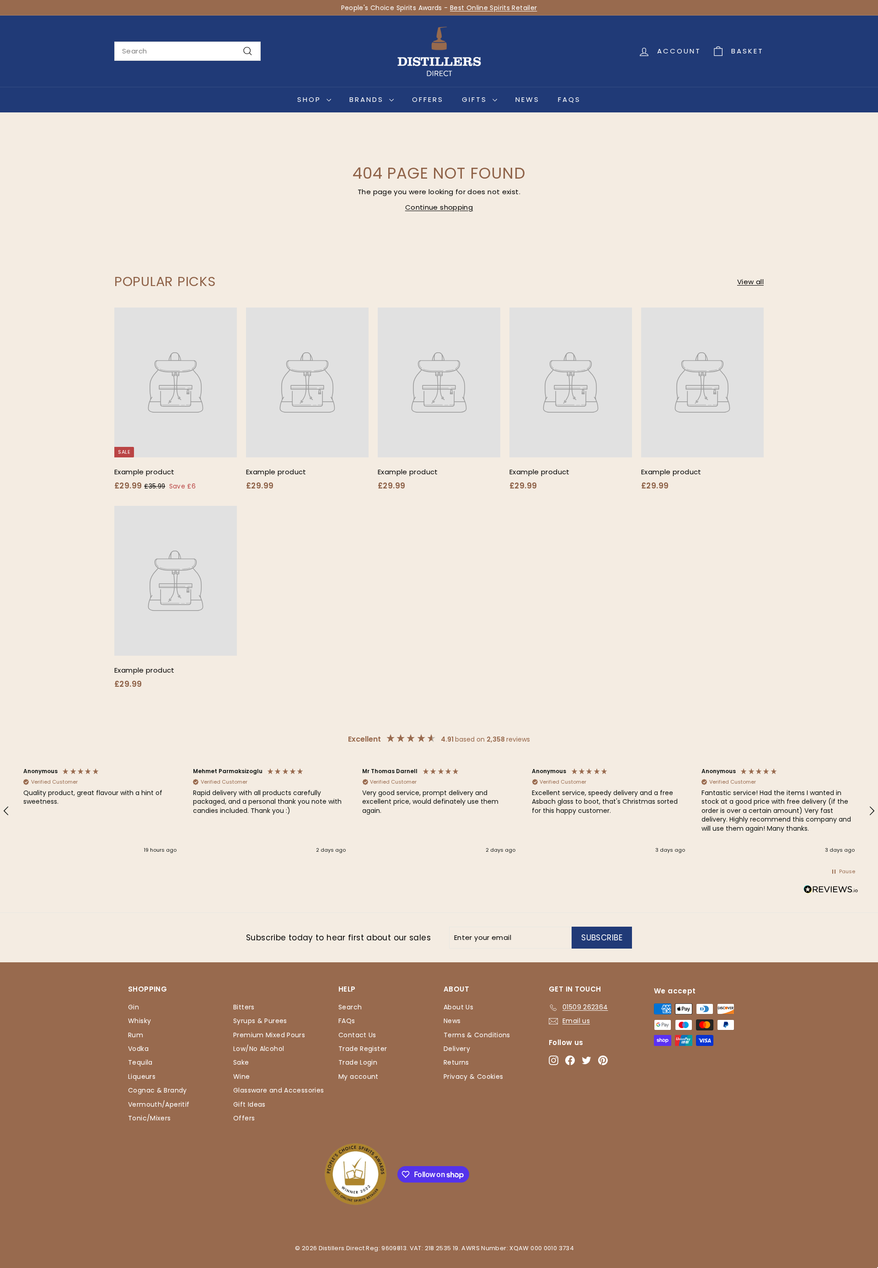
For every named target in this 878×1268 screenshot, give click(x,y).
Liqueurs (141, 1076)
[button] (100, 811)
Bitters (244, 1007)
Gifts (476, 99)
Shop (310, 99)
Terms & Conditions (477, 1035)
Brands (368, 99)
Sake (241, 1062)
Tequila (140, 1062)
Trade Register (362, 1048)
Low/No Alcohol (258, 1048)
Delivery (457, 1048)
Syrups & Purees (260, 1020)
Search (350, 1007)
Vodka (138, 1048)
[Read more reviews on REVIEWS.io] (830, 891)
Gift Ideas (249, 1104)
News (527, 99)
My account (358, 1076)
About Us (458, 1007)
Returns (456, 1062)
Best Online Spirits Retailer (493, 7)
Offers (428, 99)
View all (750, 281)
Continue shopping (439, 207)
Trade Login (357, 1062)
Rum (135, 1035)
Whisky (139, 1020)
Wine (241, 1076)
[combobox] (187, 51)
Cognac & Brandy (157, 1090)
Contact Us (357, 1035)
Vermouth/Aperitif (158, 1104)
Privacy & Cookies (473, 1076)
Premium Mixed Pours (269, 1035)
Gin (133, 1007)
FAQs (569, 99)
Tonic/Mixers (149, 1118)
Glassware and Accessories (278, 1090)
